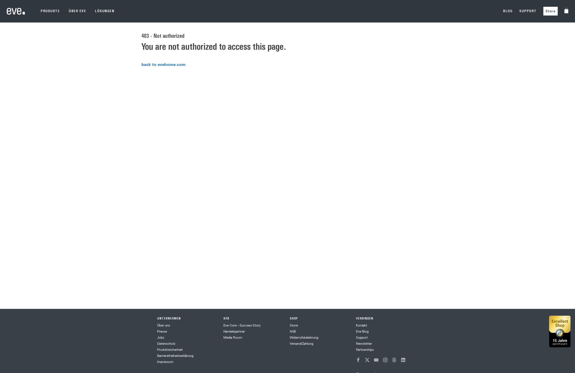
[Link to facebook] (358, 360)
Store (551, 11)
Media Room (232, 337)
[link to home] (16, 11)
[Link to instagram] (385, 360)
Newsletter (364, 344)
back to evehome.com (164, 64)
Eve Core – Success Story (242, 325)
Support (362, 337)
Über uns (163, 325)
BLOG (508, 11)
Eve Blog (362, 331)
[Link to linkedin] (403, 360)
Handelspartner (234, 331)
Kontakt (361, 325)
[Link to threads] (394, 360)
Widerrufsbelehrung (304, 337)
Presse (162, 331)
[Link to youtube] (376, 360)
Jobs (160, 337)
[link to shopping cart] (566, 10)
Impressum (165, 362)
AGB (293, 331)
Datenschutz (166, 344)
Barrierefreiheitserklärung (175, 356)
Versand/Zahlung (301, 344)
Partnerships (365, 350)
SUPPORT (528, 11)
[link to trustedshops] (560, 331)
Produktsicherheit (170, 350)
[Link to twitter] (367, 360)
